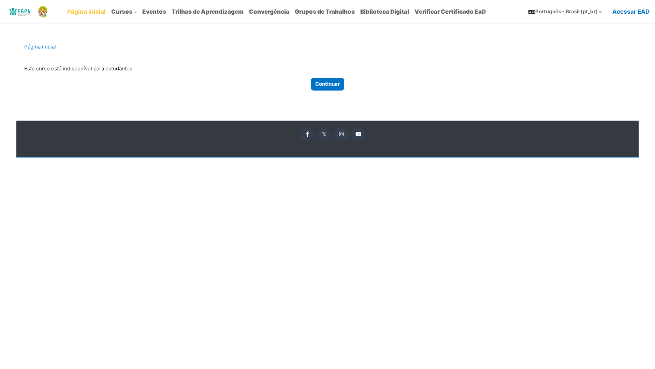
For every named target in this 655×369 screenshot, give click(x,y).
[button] (565, 12)
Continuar (327, 84)
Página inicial (40, 46)
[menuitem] (124, 12)
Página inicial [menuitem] (86, 11)
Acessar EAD (631, 11)
